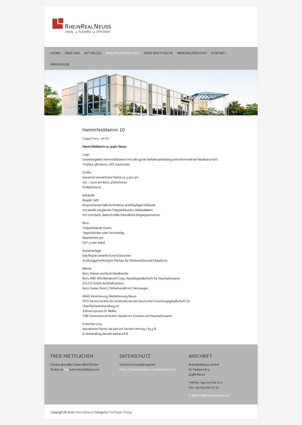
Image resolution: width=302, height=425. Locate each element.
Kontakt (218, 53)
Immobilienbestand (122, 53)
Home (55, 53)
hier (66, 369)
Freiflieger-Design (120, 412)
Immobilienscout (192, 53)
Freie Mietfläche (158, 53)
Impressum (60, 64)
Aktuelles (92, 53)
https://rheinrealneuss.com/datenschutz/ (148, 369)
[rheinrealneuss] (81, 27)
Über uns (72, 53)
